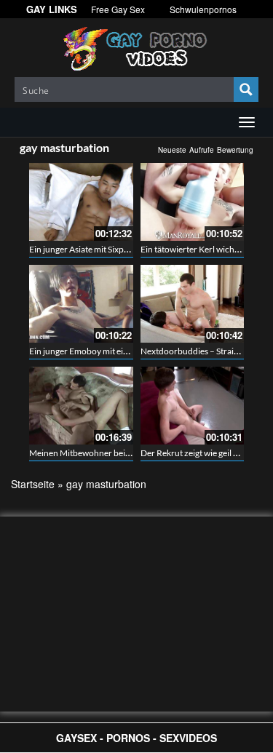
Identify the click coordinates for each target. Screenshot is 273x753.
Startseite (33, 484)
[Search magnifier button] (246, 89)
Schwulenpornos (203, 9)
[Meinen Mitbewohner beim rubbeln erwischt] (81, 406)
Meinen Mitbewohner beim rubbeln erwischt (114, 452)
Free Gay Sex (118, 9)
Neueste (172, 150)
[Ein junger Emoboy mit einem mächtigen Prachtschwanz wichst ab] (81, 304)
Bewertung (235, 150)
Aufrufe (201, 150)
